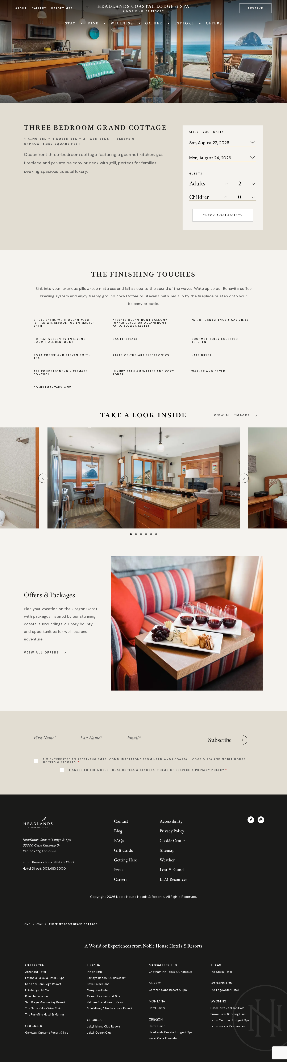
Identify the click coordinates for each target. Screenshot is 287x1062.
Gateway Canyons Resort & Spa (46, 1032)
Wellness (122, 23)
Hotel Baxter (157, 1008)
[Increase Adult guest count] (226, 183)
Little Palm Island (98, 984)
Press (118, 869)
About (21, 8)
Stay (70, 23)
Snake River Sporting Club (228, 1014)
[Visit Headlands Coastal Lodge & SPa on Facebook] (251, 819)
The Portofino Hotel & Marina (44, 1014)
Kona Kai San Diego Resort (43, 984)
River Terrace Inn (36, 996)
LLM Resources (173, 879)
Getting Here (125, 860)
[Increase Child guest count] (225, 197)
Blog (118, 831)
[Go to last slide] (43, 478)
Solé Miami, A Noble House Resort (109, 1008)
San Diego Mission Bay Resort (45, 1002)
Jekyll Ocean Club (99, 1032)
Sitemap (167, 850)
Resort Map (62, 8)
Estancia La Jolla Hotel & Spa (45, 978)
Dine (93, 23)
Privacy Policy (172, 831)
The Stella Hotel (221, 972)
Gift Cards (123, 850)
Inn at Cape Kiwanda (163, 1038)
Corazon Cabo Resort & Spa (168, 990)
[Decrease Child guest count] (253, 197)
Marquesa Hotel (98, 990)
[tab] (131, 534)
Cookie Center (172, 840)
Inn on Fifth (94, 972)
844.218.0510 (64, 862)
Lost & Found (172, 869)
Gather (153, 23)
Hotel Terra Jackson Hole (227, 1008)
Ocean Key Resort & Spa (103, 996)
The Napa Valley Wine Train (43, 1008)
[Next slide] (244, 478)
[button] (255, 8)
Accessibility (171, 821)
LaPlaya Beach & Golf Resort (106, 978)
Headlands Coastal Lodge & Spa (171, 1032)
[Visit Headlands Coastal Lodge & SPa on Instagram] (261, 819)
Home (26, 924)
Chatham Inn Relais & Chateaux (170, 972)
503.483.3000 (54, 868)
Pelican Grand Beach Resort (106, 1002)
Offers (214, 23)
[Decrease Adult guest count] (253, 183)
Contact (121, 821)
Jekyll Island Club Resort (103, 1026)
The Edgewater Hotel (225, 990)
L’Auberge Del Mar (37, 990)
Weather (167, 860)
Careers (120, 879)
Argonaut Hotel (35, 972)
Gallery (39, 8)
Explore (184, 23)
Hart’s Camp (157, 1026)
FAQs (119, 840)
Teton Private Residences (228, 1026)
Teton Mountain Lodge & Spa (230, 1020)
